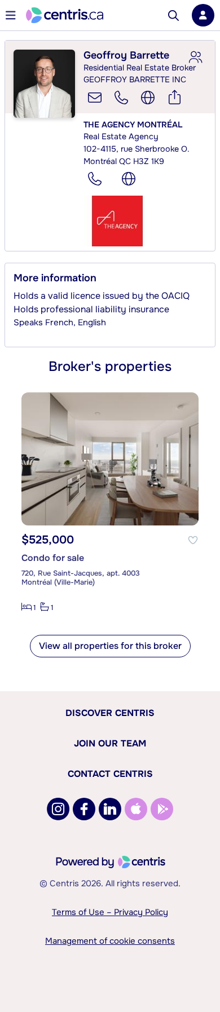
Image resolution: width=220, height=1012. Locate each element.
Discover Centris (110, 713)
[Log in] (203, 15)
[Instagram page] (58, 809)
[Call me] (121, 97)
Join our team (110, 743)
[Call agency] (94, 178)
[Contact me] (94, 97)
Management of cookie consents (110, 941)
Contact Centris (110, 774)
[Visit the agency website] (128, 178)
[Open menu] (10, 15)
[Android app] (162, 809)
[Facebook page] (84, 809)
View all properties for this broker (110, 646)
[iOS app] (136, 809)
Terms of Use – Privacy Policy (110, 912)
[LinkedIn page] (110, 809)
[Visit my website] (148, 97)
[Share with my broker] (195, 57)
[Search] (173, 15)
